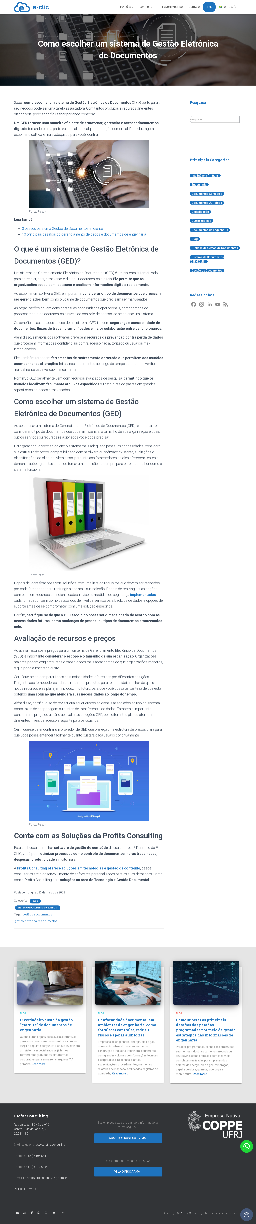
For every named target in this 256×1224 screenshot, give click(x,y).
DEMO (209, 7)
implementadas (143, 595)
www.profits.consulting (50, 1144)
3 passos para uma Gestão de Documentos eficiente (62, 228)
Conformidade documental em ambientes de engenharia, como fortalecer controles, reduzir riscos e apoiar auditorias (127, 1027)
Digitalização (200, 211)
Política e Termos (25, 1188)
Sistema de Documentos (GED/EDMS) (38, 908)
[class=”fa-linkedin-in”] (17, 1213)
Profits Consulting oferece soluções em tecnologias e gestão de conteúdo (78, 868)
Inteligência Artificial (205, 175)
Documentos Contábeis (207, 193)
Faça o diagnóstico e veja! (127, 1138)
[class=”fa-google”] (46, 1213)
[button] (246, 1146)
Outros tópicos (201, 220)
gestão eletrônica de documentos (36, 921)
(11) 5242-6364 (38, 1166)
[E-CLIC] (31, 7)
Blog (35, 901)
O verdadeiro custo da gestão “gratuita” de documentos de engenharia (46, 1024)
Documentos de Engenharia (210, 230)
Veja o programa (127, 1171)
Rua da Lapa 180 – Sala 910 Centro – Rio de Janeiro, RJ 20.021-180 (31, 1129)
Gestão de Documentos (207, 270)
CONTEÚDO (146, 7)
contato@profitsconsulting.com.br (45, 1177)
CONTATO (194, 7)
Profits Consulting (191, 1213)
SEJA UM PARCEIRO (172, 7)
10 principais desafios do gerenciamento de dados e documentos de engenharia (84, 234)
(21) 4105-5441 (38, 1155)
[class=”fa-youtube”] (24, 1213)
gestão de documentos (37, 914)
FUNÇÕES (125, 7)
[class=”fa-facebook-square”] (32, 1213)
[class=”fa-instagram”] (38, 1213)
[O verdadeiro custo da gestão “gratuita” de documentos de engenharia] (50, 982)
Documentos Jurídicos (207, 202)
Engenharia (199, 184)
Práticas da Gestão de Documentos (215, 248)
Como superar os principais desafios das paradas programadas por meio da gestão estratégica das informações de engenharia (206, 1029)
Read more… (39, 1064)
